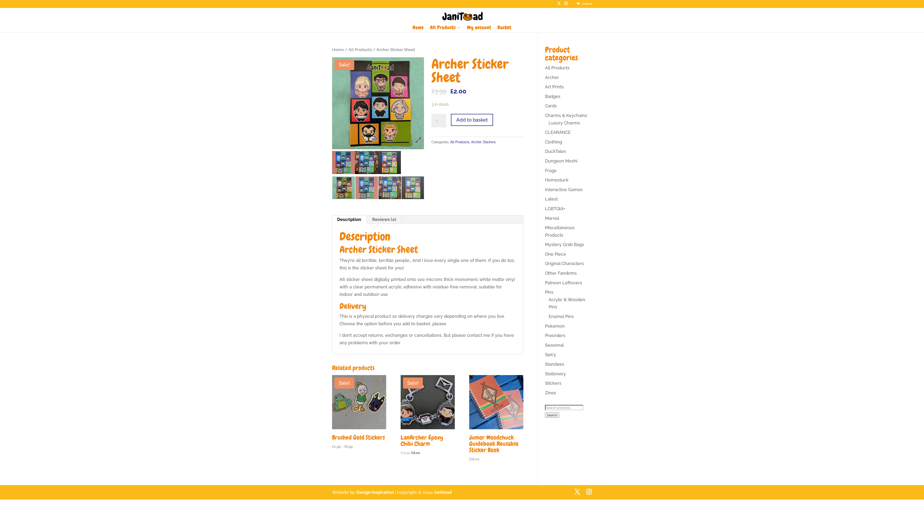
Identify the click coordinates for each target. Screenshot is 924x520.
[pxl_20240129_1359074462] (366, 162)
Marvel (552, 218)
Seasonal (554, 345)
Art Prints (554, 86)
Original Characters (564, 263)
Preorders (555, 335)
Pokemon (555, 326)
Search (552, 415)
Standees (554, 364)
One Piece (555, 254)
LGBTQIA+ (555, 208)
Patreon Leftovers (563, 282)
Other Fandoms (561, 273)
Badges (552, 96)
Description (349, 219)
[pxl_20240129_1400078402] (389, 162)
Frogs (551, 170)
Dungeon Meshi (561, 160)
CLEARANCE (558, 132)
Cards (551, 105)
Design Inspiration (375, 492)
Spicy (550, 354)
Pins (549, 292)
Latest (551, 199)
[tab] (349, 219)
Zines (550, 392)
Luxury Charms (564, 122)
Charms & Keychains (566, 115)
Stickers (489, 142)
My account (479, 28)
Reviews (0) (384, 219)
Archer (476, 142)
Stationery (555, 373)
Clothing (553, 141)
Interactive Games (564, 189)
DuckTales (555, 151)
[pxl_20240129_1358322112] (343, 162)
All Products (443, 28)
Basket (505, 28)
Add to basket (472, 120)
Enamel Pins (561, 316)
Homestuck (557, 179)
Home (418, 28)
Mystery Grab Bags (564, 244)
